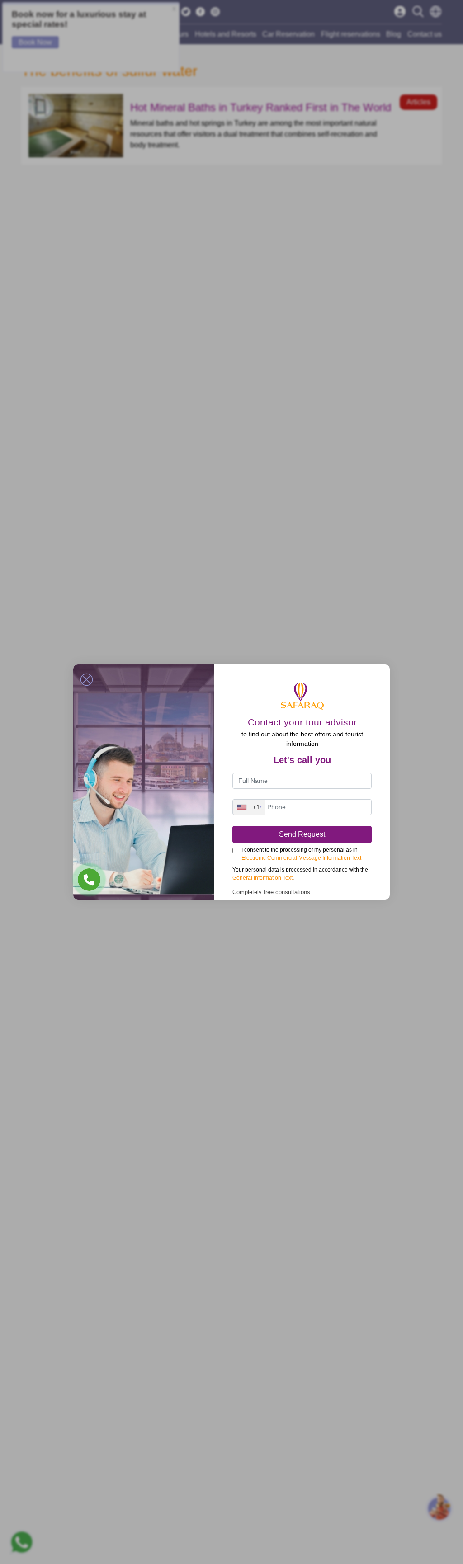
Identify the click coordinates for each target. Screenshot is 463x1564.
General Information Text (262, 878)
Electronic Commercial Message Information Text (301, 858)
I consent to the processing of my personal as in (301, 854)
